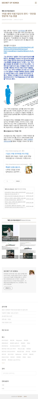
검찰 (24, 357)
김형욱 (23, 343)
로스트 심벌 (22, 349)
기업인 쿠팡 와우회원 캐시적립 (17, 154)
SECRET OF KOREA (10, 3)
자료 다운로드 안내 (6, 322)
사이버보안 (5, 340)
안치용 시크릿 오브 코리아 (9, 349)
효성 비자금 (5, 357)
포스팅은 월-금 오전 (7, 316)
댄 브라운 (11, 354)
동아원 (4, 360)
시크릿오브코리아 (15, 346)
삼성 (29, 357)
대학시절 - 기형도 (6, 319)
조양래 (34, 351)
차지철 (28, 351)
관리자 (25, 396)
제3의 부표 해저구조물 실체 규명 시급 (14, 196)
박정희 (26, 340)
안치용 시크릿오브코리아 (9, 351)
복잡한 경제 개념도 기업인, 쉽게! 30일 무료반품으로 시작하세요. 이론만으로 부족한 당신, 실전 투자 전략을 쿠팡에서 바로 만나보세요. (19, 157)
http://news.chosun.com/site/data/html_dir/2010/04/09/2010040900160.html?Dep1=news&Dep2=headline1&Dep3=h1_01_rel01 (19, 50)
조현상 (24, 346)
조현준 (29, 349)
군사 (16, 189)
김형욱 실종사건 (15, 343)
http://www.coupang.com (13, 151)
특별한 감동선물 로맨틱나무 (13, 167)
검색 (34, 373)
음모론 (31, 354)
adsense (18, 354)
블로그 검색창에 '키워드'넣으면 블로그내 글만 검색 (14, 310)
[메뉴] (36, 3)
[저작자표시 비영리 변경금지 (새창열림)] (23, 181)
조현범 (19, 357)
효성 (29, 343)
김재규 (13, 357)
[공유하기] (9, 181)
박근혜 (12, 340)
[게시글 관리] (11, 181)
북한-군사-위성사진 (9, 189)
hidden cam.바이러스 (14, 360)
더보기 (3, 363)
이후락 (25, 354)
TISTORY (19, 396)
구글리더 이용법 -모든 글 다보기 (10, 313)
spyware (19, 340)
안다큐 (4, 354)
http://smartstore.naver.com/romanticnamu (17, 164)
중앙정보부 (5, 343)
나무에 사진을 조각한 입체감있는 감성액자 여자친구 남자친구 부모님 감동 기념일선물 (13, 171)
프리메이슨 (5, 346)
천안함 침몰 (21, 351)
